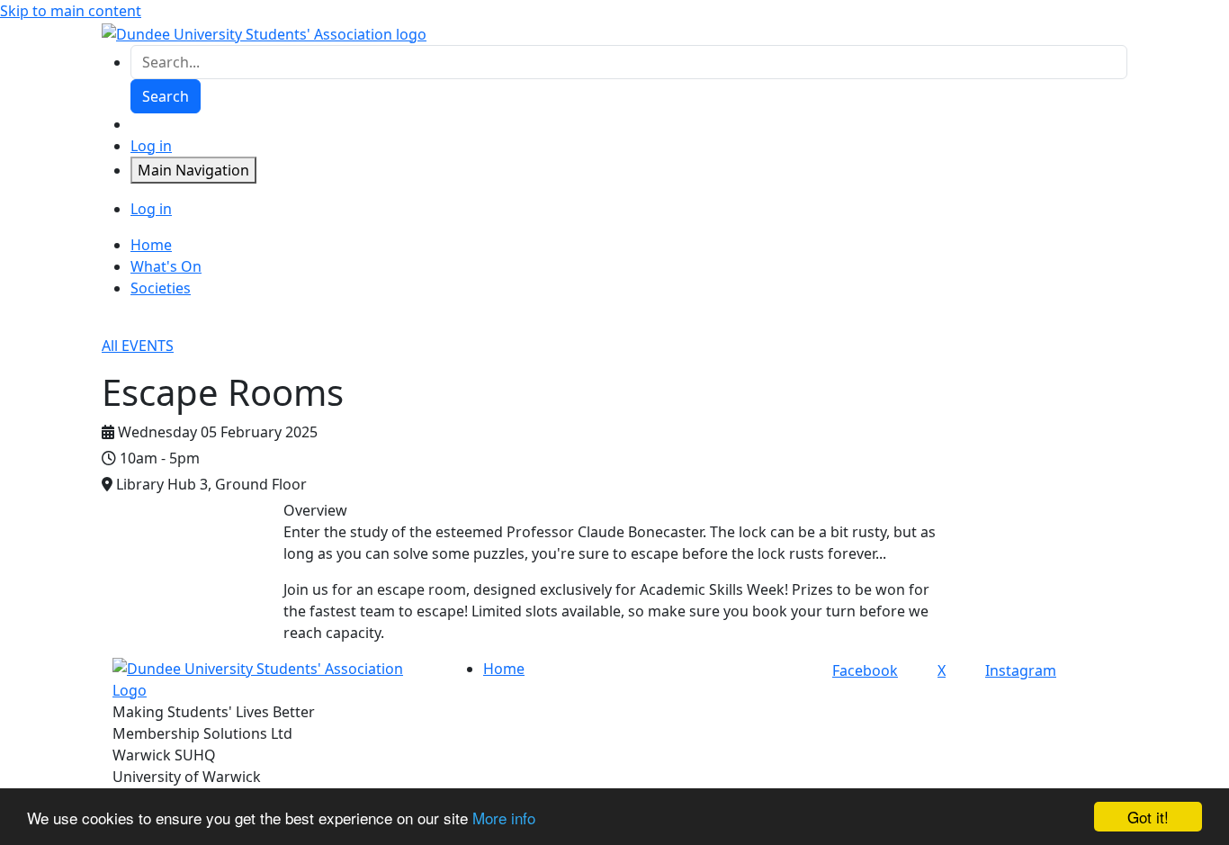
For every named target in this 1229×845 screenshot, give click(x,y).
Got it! (1148, 816)
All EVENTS (138, 345)
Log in (151, 146)
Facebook (865, 670)
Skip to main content (70, 11)
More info (503, 817)
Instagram (1020, 670)
